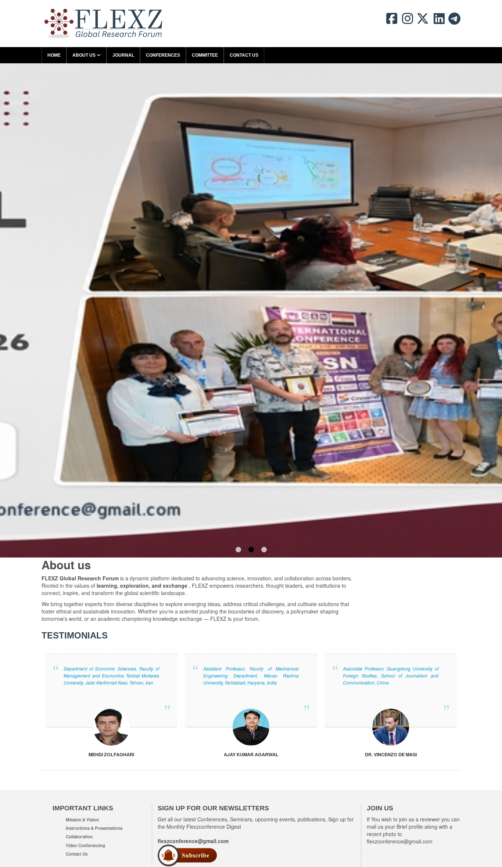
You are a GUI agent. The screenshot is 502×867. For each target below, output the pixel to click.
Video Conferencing (85, 845)
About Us (84, 55)
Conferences (163, 55)
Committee (205, 55)
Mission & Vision (82, 820)
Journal (123, 55)
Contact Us (244, 55)
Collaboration (79, 837)
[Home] (104, 23)
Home (54, 55)
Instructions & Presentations (94, 828)
